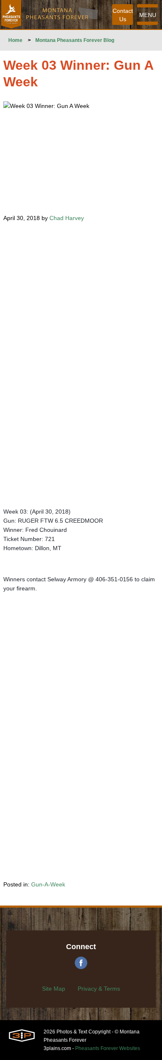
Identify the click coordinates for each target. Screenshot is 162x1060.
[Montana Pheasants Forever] (11, 14)
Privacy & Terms (99, 988)
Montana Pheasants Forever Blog (74, 40)
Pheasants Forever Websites (107, 1048)
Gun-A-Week (48, 884)
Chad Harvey (66, 218)
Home (15, 40)
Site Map (53, 988)
